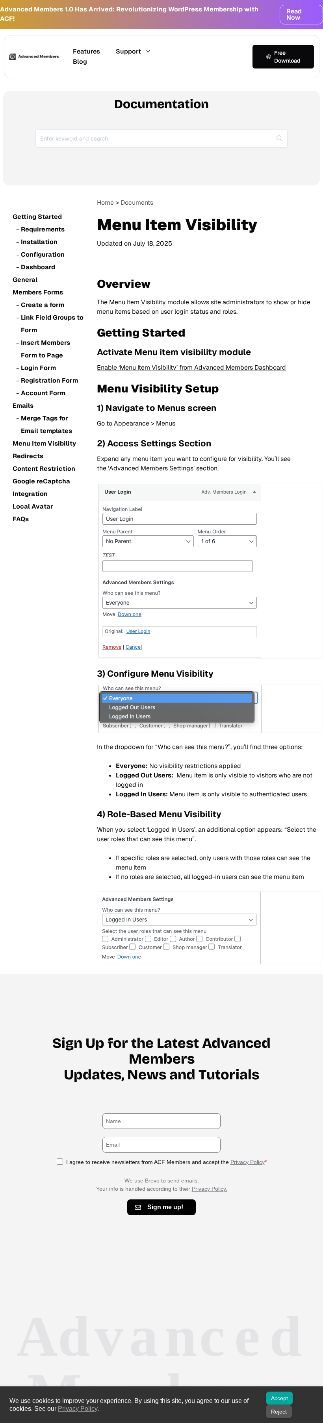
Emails (23, 406)
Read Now (294, 14)
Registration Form (49, 380)
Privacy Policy (247, 1162)
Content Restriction (44, 468)
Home (105, 202)
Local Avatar (33, 506)
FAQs (21, 519)
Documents (137, 202)
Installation (39, 242)
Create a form (42, 305)
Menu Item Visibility (44, 443)
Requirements (43, 229)
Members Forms (38, 292)
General (25, 280)
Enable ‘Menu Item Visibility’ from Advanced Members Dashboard (191, 367)
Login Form (38, 368)
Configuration (43, 254)
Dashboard (38, 267)
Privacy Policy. (209, 1189)
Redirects (28, 456)
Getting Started (37, 217)
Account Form (43, 393)
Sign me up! (165, 1207)
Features (86, 51)
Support (128, 51)
